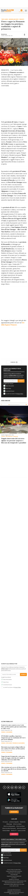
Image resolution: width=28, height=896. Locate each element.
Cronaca (3, 436)
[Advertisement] (14, 103)
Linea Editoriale (14, 874)
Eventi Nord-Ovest (9, 391)
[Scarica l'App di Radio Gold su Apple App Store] (14, 794)
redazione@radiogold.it (19, 892)
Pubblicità (22, 822)
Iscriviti (21, 381)
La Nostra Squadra (14, 822)
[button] (26, 404)
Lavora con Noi (21, 830)
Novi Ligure (9, 743)
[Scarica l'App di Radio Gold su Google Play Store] (14, 800)
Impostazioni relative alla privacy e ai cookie (14, 884)
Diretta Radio (6, 830)
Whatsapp (9, 824)
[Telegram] (19, 787)
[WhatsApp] (23, 787)
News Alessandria (9, 386)
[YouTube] (12, 787)
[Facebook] (4, 787)
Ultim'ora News (17, 824)
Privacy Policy (20, 394)
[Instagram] (16, 787)
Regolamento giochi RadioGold (14, 876)
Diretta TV (13, 830)
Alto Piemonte (9, 436)
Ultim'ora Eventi (21, 828)
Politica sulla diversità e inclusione (14, 871)
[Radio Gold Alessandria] (7, 10)
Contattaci (14, 834)
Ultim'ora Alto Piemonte (9, 828)
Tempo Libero (4, 19)
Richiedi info (14, 811)
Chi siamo (5, 822)
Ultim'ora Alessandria (9, 826)
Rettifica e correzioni (14, 879)
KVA (18, 893)
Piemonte (21, 19)
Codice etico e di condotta (14, 873)
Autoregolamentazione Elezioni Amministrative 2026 (14, 881)
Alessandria (9, 732)
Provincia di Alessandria (18, 743)
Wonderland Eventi (14, 19)
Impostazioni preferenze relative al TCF (14, 882)
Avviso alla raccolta (14, 886)
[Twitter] (8, 787)
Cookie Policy (17, 869)
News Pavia (8, 388)
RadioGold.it (18, 890)
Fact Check (14, 878)
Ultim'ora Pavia (20, 826)
